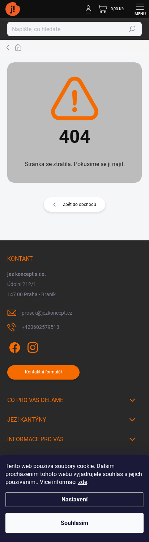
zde (82, 482)
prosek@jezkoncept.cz (47, 313)
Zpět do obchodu (79, 204)
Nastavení (74, 499)
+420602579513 (40, 327)
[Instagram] (31, 346)
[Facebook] (13, 346)
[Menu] (140, 9)
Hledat (132, 29)
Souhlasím (74, 523)
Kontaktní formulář (43, 372)
